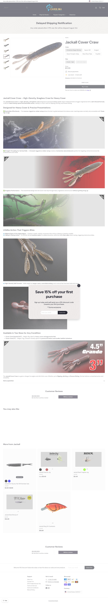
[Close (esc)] (78, 285)
